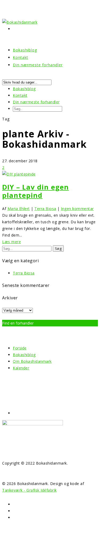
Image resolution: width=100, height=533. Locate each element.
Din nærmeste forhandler (38, 64)
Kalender (21, 367)
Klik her (41, 323)
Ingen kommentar (77, 208)
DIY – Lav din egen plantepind (35, 191)
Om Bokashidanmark (32, 361)
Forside (20, 348)
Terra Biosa (45, 208)
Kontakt (20, 95)
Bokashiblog (24, 88)
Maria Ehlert (18, 208)
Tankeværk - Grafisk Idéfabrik (29, 490)
